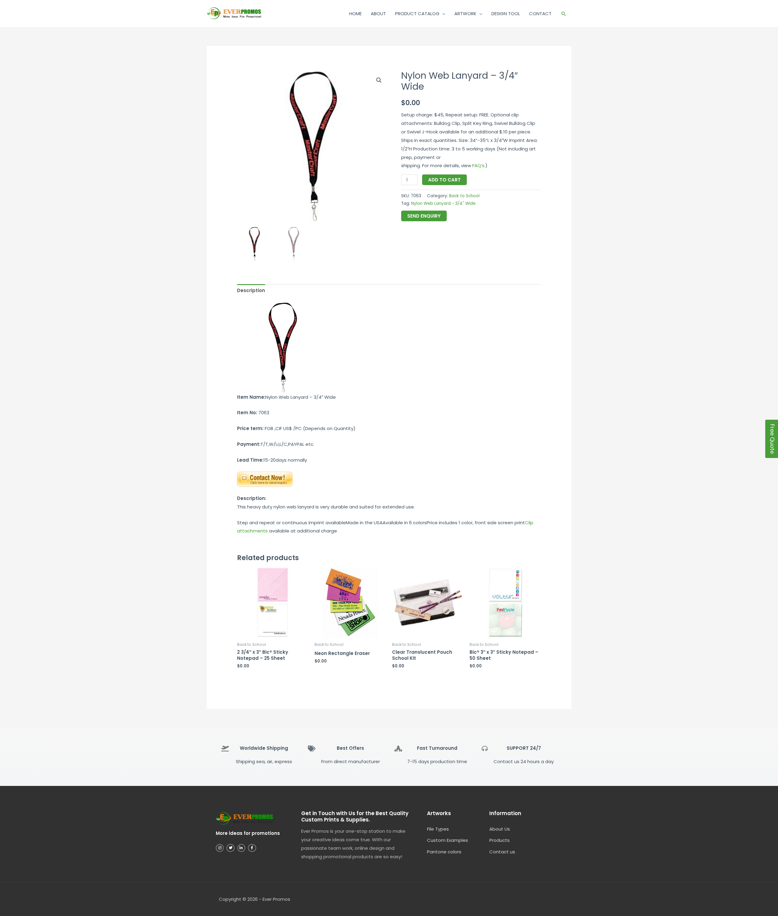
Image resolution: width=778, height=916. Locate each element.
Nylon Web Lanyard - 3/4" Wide (443, 203)
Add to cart (444, 180)
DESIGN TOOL (505, 13)
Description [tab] (251, 290)
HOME (355, 13)
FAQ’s (478, 165)
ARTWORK (465, 13)
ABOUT (378, 13)
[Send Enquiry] (265, 479)
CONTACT (540, 13)
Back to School (464, 196)
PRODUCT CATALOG (417, 13)
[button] (564, 14)
